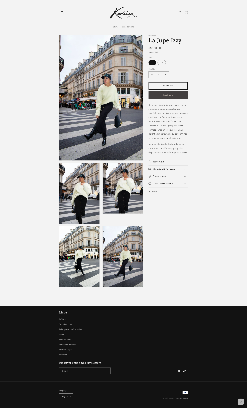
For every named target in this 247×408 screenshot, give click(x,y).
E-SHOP (62, 319)
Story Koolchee (65, 324)
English (65, 396)
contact (62, 334)
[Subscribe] (107, 371)
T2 (162, 62)
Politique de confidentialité (70, 329)
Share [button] (154, 191)
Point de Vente (65, 339)
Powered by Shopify (181, 398)
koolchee (172, 398)
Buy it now (168, 95)
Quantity (152, 69)
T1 (152, 62)
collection (63, 354)
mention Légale (65, 349)
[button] (62, 12)
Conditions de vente (67, 344)
